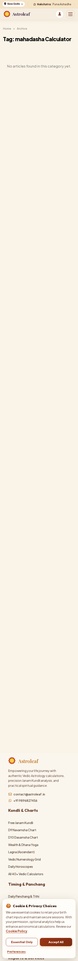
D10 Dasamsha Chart (23, 837)
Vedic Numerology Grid (24, 859)
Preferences (16, 951)
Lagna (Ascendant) (21, 852)
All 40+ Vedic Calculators (25, 874)
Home (7, 28)
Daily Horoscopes (20, 866)
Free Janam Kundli (20, 823)
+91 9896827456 (25, 800)
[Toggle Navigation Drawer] (70, 14)
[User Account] (59, 14)
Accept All (56, 942)
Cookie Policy (16, 931)
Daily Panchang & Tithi (23, 896)
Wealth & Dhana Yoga (23, 845)
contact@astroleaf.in (29, 794)
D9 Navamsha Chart (22, 830)
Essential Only (22, 942)
